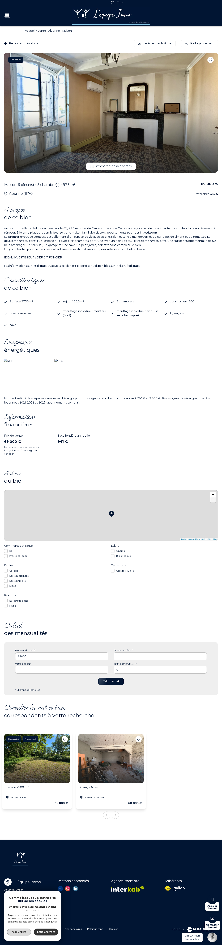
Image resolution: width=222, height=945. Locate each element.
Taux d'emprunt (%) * (125, 663)
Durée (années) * (123, 650)
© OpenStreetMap (209, 539)
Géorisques (132, 265)
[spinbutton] (160, 670)
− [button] (213, 500)
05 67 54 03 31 (13, 890)
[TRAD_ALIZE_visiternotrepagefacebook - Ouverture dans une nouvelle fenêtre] (60, 889)
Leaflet (184, 539)
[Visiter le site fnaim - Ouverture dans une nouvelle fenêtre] (167, 888)
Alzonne (54, 30)
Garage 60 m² (89, 787)
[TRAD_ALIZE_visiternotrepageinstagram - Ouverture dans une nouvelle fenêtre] (67, 888)
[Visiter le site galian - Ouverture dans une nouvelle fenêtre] (179, 888)
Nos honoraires (73, 929)
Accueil (30, 30)
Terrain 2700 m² (17, 787)
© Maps (194, 539)
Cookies (113, 929)
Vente (42, 30)
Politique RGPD (95, 929)
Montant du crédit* (25, 650)
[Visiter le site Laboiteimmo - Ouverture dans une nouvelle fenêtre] (201, 929)
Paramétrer (19, 932)
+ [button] (213, 494)
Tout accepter (46, 932)
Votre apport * (23, 663)
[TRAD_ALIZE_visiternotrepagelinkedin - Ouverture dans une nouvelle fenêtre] (75, 888)
